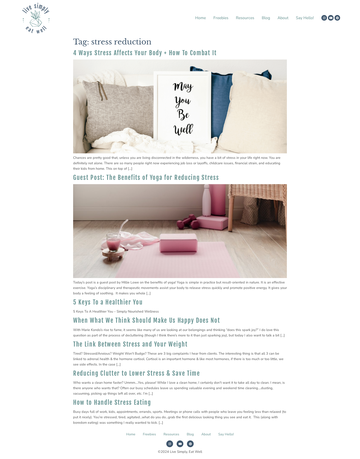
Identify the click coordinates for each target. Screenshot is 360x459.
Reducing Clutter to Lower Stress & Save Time (136, 373)
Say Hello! (305, 17)
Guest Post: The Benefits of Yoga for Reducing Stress (146, 177)
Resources (245, 17)
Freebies (220, 17)
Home (200, 17)
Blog (266, 17)
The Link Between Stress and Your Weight (130, 344)
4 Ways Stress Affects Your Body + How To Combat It (145, 53)
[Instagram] (324, 18)
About (283, 17)
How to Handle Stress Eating (112, 402)
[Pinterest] (337, 18)
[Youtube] (331, 18)
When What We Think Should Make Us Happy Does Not (146, 320)
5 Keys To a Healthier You (108, 302)
